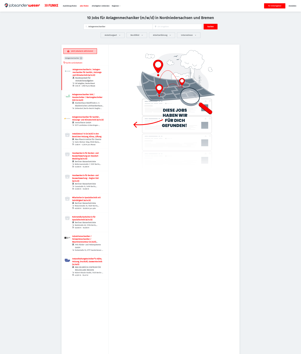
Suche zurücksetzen (74, 63)
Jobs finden (84, 6)
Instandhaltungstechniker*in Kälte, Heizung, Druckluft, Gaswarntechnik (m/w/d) (87, 261)
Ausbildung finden (70, 6)
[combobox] (118, 27)
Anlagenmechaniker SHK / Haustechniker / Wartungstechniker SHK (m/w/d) (87, 97)
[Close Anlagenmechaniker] (81, 58)
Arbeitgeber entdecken (100, 6)
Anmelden (292, 6)
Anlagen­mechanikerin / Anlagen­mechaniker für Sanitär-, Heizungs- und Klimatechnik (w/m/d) (87, 72)
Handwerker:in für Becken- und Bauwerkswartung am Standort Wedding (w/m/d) (85, 156)
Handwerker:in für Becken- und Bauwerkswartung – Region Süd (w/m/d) (85, 178)
